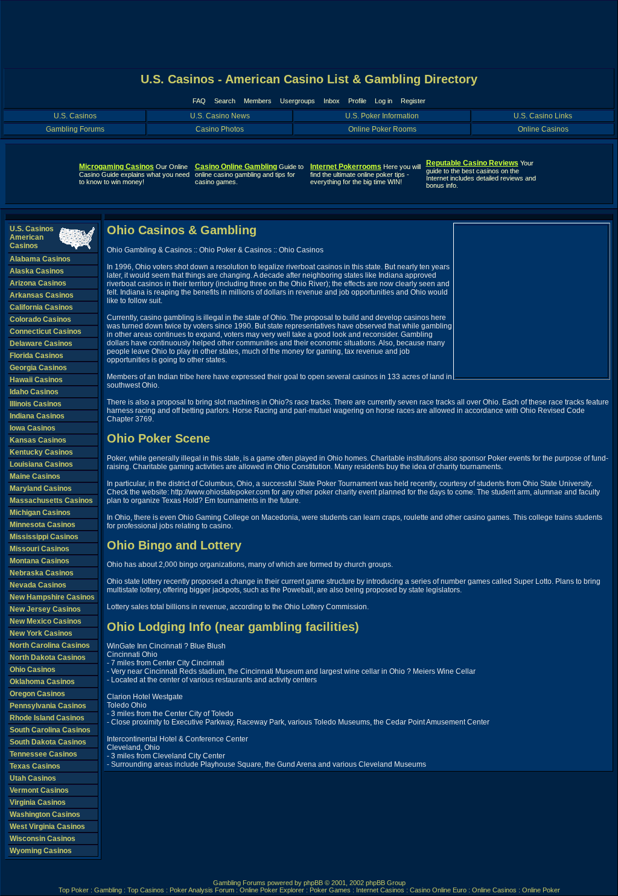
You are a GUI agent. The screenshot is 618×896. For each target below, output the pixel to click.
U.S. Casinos (75, 116)
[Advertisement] (531, 301)
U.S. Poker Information (382, 116)
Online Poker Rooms (382, 129)
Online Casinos (543, 129)
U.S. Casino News (220, 116)
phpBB (313, 882)
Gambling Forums (75, 129)
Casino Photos (220, 129)
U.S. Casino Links (543, 116)
